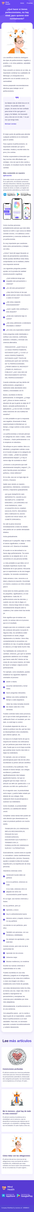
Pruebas (30, 3)
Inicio (22, 3)
